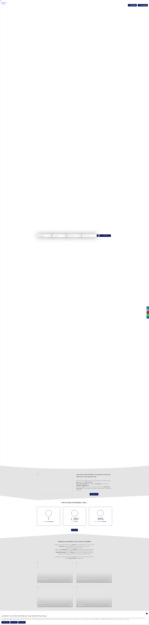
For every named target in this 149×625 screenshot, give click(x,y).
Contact (76, 5)
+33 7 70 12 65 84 (122, 5)
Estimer (62, 5)
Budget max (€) (71, 235)
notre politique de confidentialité (123, 619)
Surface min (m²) (86, 235)
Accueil (51, 5)
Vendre (67, 5)
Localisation (56, 235)
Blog (71, 5)
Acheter (56, 5)
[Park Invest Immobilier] (6, 5)
